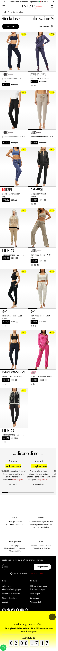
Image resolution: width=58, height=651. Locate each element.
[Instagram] (4, 610)
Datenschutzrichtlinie (11, 593)
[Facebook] (13, 610)
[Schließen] (52, 617)
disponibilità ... (44, 480)
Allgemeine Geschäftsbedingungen (11, 587)
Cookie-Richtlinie (9, 598)
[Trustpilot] (17, 610)
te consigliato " (18, 480)
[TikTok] (8, 610)
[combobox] (28, 12)
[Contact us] (3, 647)
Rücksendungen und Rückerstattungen (38, 587)
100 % (15, 517)
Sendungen (35, 593)
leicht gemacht (15, 541)
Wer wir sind (35, 602)
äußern (41, 517)
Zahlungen (34, 598)
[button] (51, 6)
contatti (5, 602)
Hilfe (41, 541)
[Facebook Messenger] (26, 610)
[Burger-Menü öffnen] (4, 6)
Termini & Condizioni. (36, 573)
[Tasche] (51, 6)
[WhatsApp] (22, 610)
